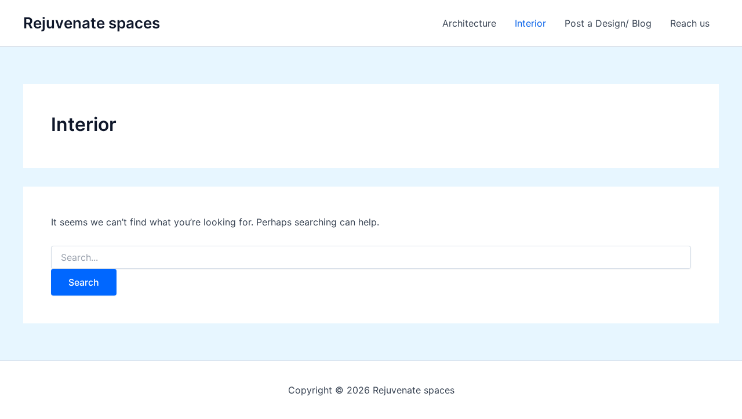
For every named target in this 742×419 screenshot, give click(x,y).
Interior (530, 23)
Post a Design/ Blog (608, 23)
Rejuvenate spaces (91, 23)
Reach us (690, 23)
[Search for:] (371, 258)
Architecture (469, 23)
